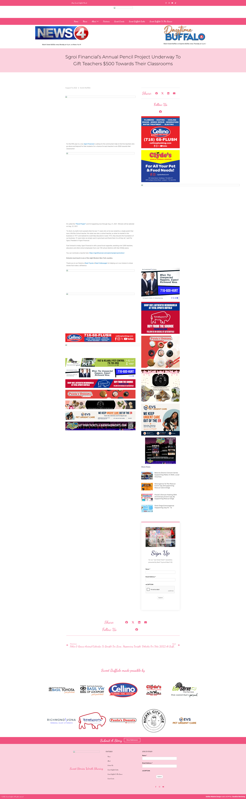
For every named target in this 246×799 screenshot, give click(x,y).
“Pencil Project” (80, 224)
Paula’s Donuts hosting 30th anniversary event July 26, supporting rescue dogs (166, 497)
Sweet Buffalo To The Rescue (161, 21)
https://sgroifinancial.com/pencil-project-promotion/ (107, 253)
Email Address (151, 577)
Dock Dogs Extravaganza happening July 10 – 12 (164, 507)
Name (148, 569)
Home (76, 21)
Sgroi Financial (89, 144)
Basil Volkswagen (101, 263)
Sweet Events (119, 21)
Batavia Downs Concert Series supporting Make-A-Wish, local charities (167, 475)
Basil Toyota (89, 263)
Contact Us (110, 765)
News (85, 21)
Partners (106, 21)
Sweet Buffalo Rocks (137, 21)
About (94, 21)
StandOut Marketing (238, 796)
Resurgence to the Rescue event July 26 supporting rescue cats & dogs (165, 486)
